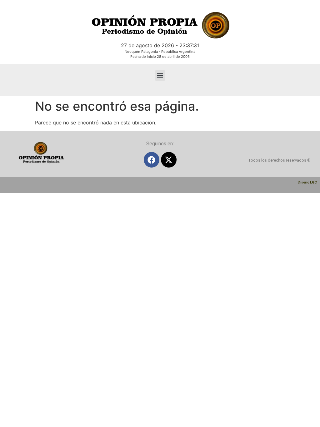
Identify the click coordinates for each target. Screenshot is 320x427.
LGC (313, 182)
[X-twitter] (169, 160)
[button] (160, 75)
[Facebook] (151, 160)
